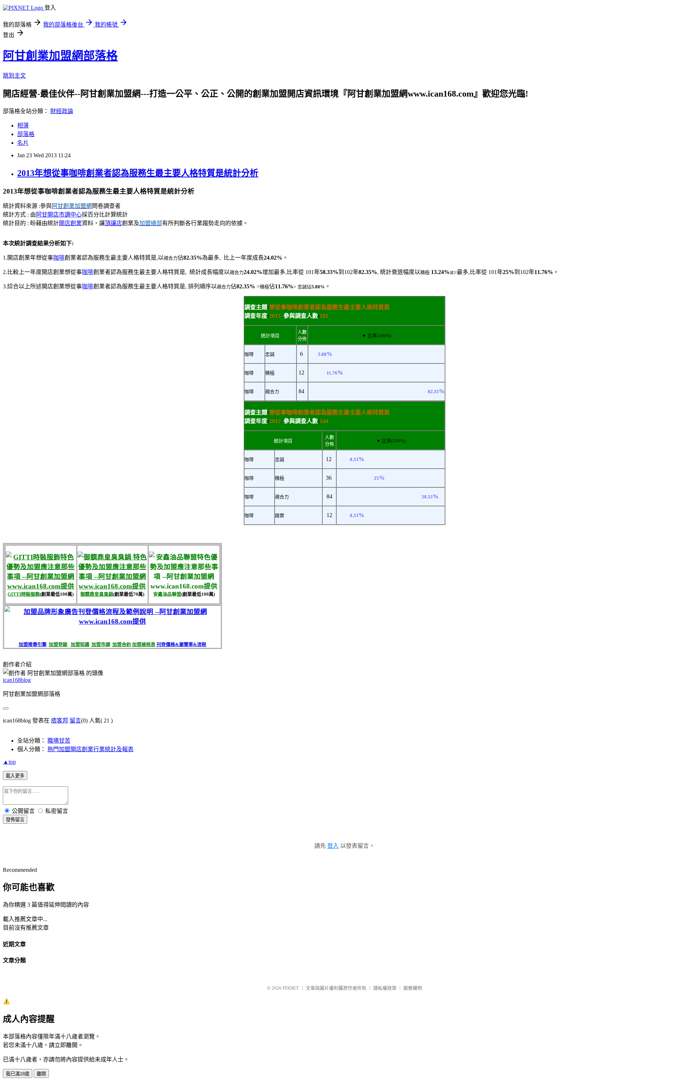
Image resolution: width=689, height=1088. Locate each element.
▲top (9, 762)
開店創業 (70, 223)
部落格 (25, 134)
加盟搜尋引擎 (33, 644)
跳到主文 (14, 76)
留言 (75, 720)
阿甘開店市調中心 (59, 214)
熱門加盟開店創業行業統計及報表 (90, 749)
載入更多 (15, 775)
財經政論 (61, 111)
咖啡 (59, 258)
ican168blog (17, 680)
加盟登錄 (58, 644)
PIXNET (291, 988)
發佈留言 (15, 819)
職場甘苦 (58, 741)
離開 (41, 1074)
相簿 (23, 125)
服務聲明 (412, 988)
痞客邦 (59, 720)
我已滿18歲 (17, 1074)
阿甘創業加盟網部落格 (60, 55)
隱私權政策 (385, 988)
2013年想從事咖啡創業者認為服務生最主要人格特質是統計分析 (137, 173)
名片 (23, 143)
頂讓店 (113, 223)
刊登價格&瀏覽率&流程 (181, 644)
